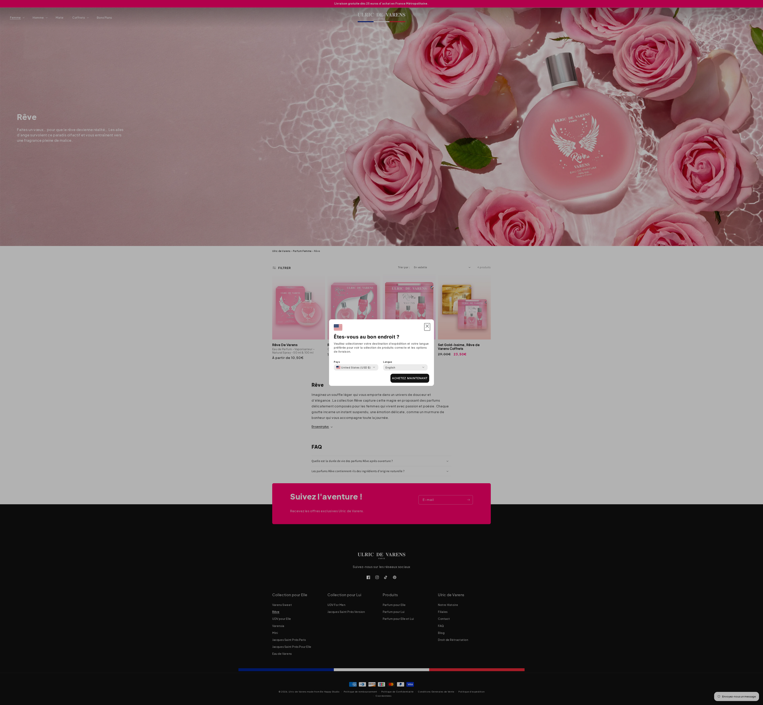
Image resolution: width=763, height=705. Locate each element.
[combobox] (353, 367)
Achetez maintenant (410, 378)
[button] (427, 327)
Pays (337, 361)
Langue (387, 361)
